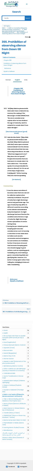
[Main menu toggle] (27, 4)
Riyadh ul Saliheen (9, 71)
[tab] (8, 80)
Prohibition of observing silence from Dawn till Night (15, 64)
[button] (27, 37)
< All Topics (6, 26)
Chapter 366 (7, 60)
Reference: (7, 68)
